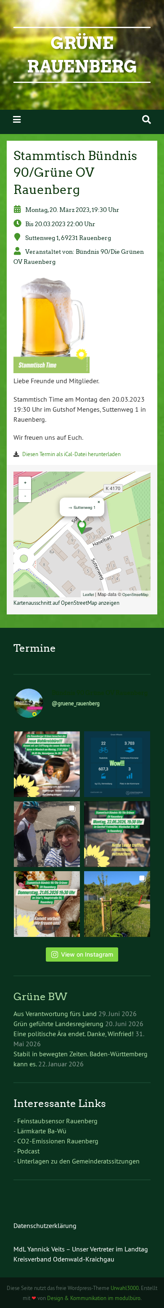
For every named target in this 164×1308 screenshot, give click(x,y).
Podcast (28, 1151)
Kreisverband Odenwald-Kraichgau (63, 1259)
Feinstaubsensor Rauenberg (57, 1121)
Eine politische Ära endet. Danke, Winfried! (73, 1033)
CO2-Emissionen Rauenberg (57, 1141)
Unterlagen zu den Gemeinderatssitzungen (78, 1161)
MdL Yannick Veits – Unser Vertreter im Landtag (80, 1249)
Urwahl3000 (125, 1288)
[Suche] (146, 119)
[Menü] (17, 119)
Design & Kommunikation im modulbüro (93, 1298)
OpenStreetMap (135, 594)
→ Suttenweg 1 (81, 507)
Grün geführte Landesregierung (58, 1023)
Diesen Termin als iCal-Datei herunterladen (71, 454)
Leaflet (88, 594)
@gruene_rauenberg (76, 703)
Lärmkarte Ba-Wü (41, 1131)
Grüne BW (40, 997)
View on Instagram (87, 954)
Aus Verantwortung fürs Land (55, 1013)
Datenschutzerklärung (45, 1225)
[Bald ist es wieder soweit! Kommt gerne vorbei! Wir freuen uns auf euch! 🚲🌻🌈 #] (117, 834)
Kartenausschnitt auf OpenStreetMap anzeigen (66, 602)
